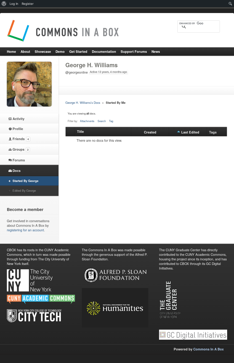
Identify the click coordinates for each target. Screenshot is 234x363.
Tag (111, 121)
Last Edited (190, 132)
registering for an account (25, 229)
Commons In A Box (208, 349)
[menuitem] (4, 3)
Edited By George (24, 190)
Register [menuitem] (28, 3)
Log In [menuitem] (14, 3)
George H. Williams (91, 65)
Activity (18, 118)
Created (150, 132)
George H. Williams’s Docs (82, 102)
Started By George (25, 181)
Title (80, 131)
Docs (17, 170)
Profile (18, 128)
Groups (21, 149)
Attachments (87, 121)
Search (102, 121)
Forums (19, 160)
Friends (21, 138)
